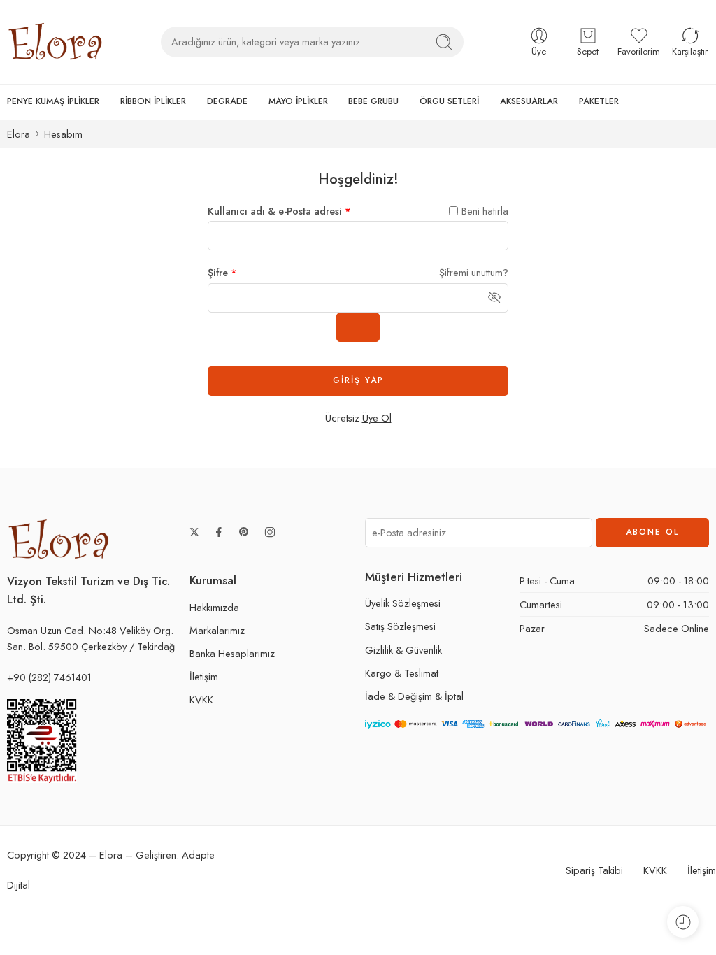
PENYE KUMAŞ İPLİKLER (53, 101)
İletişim (203, 676)
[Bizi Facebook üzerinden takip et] (218, 532)
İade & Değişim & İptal (414, 696)
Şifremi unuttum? (473, 272)
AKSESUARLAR (529, 101)
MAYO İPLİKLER (298, 101)
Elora (18, 134)
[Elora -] (56, 42)
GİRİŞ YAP (358, 380)
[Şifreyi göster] (358, 327)
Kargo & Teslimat (401, 673)
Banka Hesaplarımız (232, 653)
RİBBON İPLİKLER (153, 101)
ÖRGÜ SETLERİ (449, 101)
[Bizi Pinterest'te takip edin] (244, 532)
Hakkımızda (214, 607)
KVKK (201, 699)
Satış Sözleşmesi (400, 626)
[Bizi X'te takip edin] (194, 532)
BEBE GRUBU (373, 101)
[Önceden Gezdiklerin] (683, 922)
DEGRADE (227, 101)
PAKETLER (599, 101)
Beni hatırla (484, 210)
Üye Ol (377, 417)
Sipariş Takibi (594, 870)
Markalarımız (217, 630)
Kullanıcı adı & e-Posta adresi (279, 210)
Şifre (222, 272)
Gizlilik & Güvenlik (403, 649)
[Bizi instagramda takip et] (270, 532)
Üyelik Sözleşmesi (403, 603)
